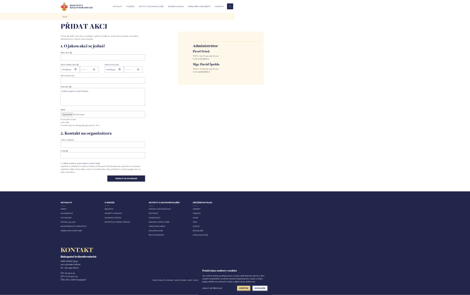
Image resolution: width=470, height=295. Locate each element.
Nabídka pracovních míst (71, 230)
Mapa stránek (181, 280)
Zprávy (64, 209)
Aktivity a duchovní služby (151, 6)
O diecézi (130, 6)
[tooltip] (71, 53)
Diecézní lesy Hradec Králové (117, 222)
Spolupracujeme (156, 230)
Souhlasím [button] (259, 288)
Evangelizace (154, 217)
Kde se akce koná (67, 75)
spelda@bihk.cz (204, 71)
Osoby (195, 217)
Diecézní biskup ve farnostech (74, 226)
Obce (195, 222)
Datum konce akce (112, 64)
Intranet (170, 280)
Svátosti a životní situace (160, 209)
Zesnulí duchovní (200, 235)
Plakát (63, 109)
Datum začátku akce (69, 64)
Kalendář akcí (67, 213)
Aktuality (117, 6)
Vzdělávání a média (157, 226)
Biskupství (109, 209)
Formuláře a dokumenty (199, 6)
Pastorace (153, 213)
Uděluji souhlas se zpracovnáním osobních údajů (81, 163)
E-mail (64, 151)
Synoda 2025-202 (67, 222)
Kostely (196, 226)
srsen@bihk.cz (203, 59)
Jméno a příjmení (67, 140)
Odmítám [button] (243, 288)
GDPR (190, 280)
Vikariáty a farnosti (113, 213)
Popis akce (66, 86)
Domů (64, 16)
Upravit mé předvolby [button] (212, 288)
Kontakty (219, 6)
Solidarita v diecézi (113, 217)
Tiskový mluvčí (158, 280)
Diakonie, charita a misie (159, 222)
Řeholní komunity (156, 235)
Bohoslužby (198, 230)
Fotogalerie (66, 217)
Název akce (66, 52)
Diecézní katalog (176, 6)
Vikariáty (196, 209)
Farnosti (196, 213)
